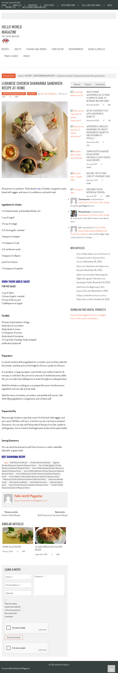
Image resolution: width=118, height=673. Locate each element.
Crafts (17, 49)
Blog (109, 5)
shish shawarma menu (38, 482)
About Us (17, 5)
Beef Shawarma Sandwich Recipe (53, 515)
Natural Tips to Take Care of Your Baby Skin (98, 175)
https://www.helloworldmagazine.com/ (31, 500)
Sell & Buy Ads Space (91, 5)
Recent (77, 84)
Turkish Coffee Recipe (11, 515)
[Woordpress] (31, 503)
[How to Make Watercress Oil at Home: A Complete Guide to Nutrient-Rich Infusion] (77, 93)
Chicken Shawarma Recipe (40, 462)
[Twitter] (24, 503)
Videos (26, 56)
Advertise (32, 5)
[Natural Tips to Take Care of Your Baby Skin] (77, 176)
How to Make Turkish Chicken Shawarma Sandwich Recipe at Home (34, 476)
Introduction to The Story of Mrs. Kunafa (93, 202)
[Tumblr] (21, 503)
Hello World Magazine (48, 93)
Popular (88, 84)
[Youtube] (34, 503)
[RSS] (18, 503)
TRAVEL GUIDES (11, 56)
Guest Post (49, 5)
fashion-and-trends (36, 49)
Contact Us (10, 7)
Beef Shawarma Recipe (18, 462)
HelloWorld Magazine (21, 668)
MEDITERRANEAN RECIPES (44, 75)
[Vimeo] (28, 503)
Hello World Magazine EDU (34, 7)
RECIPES (5, 49)
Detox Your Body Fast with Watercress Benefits (97, 113)
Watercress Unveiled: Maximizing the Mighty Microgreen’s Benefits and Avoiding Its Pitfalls (97, 132)
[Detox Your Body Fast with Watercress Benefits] (77, 115)
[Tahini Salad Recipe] (17, 535)
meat (38, 188)
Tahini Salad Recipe (11, 546)
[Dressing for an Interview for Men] (77, 190)
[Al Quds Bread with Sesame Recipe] (50, 535)
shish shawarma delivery (18, 482)
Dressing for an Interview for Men (95, 191)
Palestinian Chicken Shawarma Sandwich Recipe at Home (24, 479)
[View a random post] (112, 63)
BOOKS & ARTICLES (96, 49)
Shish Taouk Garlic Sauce (16, 281)
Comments (100, 84)
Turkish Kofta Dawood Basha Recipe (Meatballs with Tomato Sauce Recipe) (98, 156)
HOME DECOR (57, 49)
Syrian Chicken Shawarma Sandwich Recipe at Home (28, 485)
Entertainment (76, 49)
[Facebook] (15, 503)
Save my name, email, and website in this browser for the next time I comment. (13, 610)
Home (4, 5)
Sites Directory (68, 5)
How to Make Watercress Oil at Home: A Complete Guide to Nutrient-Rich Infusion (98, 96)
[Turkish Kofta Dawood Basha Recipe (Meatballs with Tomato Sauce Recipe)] (77, 154)
